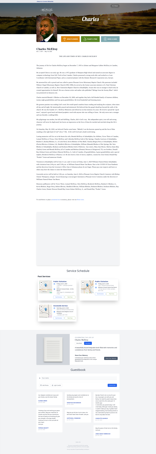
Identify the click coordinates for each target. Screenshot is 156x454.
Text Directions (58, 297)
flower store (80, 199)
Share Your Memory (111, 358)
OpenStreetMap (79, 449)
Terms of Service (82, 446)
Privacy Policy (73, 446)
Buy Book (87, 343)
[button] (46, 285)
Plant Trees (70, 297)
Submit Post (112, 385)
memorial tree (56, 199)
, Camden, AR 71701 (62, 315)
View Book (79, 343)
